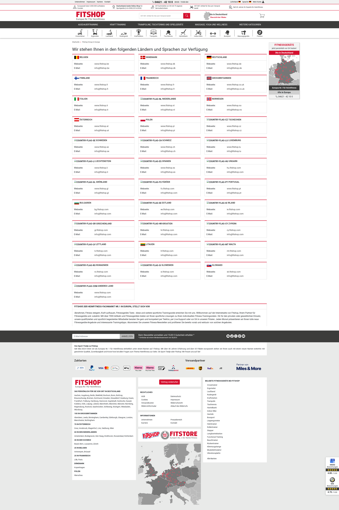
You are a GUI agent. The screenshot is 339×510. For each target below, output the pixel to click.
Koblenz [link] (77, 404)
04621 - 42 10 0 (285, 96)
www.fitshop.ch (168, 147)
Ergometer (211, 388)
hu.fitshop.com (234, 168)
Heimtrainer (212, 424)
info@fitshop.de (234, 68)
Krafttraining (118, 24)
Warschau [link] (78, 475)
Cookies (144, 400)
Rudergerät (211, 395)
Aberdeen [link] (78, 417)
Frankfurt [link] (78, 401)
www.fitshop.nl (168, 105)
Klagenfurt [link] (92, 428)
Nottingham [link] (90, 420)
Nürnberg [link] (129, 404)
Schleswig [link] (108, 407)
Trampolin (211, 401)
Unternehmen (80, 2)
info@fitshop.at (101, 130)
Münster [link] (121, 404)
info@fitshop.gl (101, 193)
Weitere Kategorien (250, 24)
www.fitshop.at (101, 126)
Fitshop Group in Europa (91, 42)
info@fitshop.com (235, 172)
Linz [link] (99, 428)
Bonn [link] (113, 395)
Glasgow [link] (121, 417)
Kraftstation (212, 398)
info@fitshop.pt (234, 193)
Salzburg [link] (105, 428)
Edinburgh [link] (113, 417)
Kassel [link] (128, 401)
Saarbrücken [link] (98, 407)
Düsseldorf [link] (115, 398)
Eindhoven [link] (108, 436)
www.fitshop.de (234, 64)
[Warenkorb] (263, 15)
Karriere (100, 2)
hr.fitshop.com (167, 230)
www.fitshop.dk (168, 64)
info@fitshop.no (234, 109)
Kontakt (107, 2)
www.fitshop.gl (101, 188)
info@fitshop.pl (168, 130)
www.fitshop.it (101, 105)
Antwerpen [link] (78, 452)
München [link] (113, 404)
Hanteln (210, 414)
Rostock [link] (88, 407)
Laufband (211, 391)
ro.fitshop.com (101, 272)
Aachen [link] (77, 395)
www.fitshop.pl (168, 126)
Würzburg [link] (78, 410)
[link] (284, 70)
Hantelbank (212, 408)
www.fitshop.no (234, 105)
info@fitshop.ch (168, 151)
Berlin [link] (92, 395)
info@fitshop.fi (101, 89)
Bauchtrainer (212, 440)
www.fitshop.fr (167, 84)
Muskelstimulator (214, 450)
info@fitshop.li (101, 172)
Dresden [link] (106, 398)
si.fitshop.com (167, 272)
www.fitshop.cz (234, 126)
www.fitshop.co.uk (235, 84)
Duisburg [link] (124, 398)
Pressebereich (176, 420)
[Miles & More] (249, 366)
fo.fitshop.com (167, 188)
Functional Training (215, 437)
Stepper (210, 430)
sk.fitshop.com (234, 272)
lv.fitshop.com (101, 251)
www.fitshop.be (101, 64)
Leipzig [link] (89, 404)
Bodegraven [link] (90, 436)
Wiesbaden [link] (125, 407)
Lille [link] (75, 460)
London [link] (129, 417)
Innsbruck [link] (83, 428)
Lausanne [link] (88, 444)
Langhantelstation (214, 434)
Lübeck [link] (96, 404)
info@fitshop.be (101, 68)
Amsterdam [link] (79, 436)
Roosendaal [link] (119, 436)
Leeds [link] (85, 417)
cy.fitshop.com (233, 230)
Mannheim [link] (104, 404)
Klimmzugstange (214, 447)
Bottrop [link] (119, 395)
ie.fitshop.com (233, 209)
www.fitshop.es (168, 168)
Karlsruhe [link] (121, 401)
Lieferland (234, 2)
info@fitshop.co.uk (235, 89)
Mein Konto (257, 2)
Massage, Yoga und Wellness (211, 24)
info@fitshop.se (101, 151)
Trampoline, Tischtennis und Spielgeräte (160, 24)
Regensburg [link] (79, 407)
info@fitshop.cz (234, 130)
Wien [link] (112, 428)
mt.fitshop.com (234, 251)
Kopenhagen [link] (79, 467)
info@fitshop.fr (168, 89)
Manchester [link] (79, 420)
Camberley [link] (103, 417)
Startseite (75, 42)
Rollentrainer (212, 427)
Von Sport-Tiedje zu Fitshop (86, 346)
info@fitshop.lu (234, 151)
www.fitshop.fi (101, 84)
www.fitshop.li (101, 168)
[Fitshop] (90, 15)
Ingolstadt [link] (112, 401)
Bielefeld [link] (99, 395)
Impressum (91, 2)
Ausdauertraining (88, 24)
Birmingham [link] (94, 417)
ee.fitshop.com (167, 209)
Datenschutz (176, 396)
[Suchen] (186, 16)
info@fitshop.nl (168, 109)
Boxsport (211, 417)
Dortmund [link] (98, 398)
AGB (143, 396)
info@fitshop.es (168, 172)
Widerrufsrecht (177, 403)
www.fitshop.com (102, 292)
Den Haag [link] (99, 436)
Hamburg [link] (94, 401)
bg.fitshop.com (101, 209)
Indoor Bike (211, 411)
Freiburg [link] (86, 401)
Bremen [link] (90, 398)
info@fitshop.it (101, 109)
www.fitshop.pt (234, 188)
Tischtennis (212, 404)
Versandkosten (147, 403)
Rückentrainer (213, 443)
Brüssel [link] (87, 452)
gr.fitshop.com (101, 230)
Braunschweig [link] (80, 398)
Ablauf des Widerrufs (179, 406)
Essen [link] (131, 398)
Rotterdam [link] (128, 436)
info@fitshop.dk (168, 68)
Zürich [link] (95, 444)
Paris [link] (80, 460)
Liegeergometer (213, 421)
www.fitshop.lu (234, 147)
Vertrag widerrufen (169, 382)
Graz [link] (76, 428)
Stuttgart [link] (116, 407)
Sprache (245, 2)
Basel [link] (76, 444)
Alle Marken (212, 458)
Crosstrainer (212, 385)
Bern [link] (81, 444)
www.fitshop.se (101, 147)
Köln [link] (83, 404)
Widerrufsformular (148, 406)
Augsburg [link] (85, 395)
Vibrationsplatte (213, 453)
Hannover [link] (103, 401)
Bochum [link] (106, 395)
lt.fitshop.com (167, 251)
